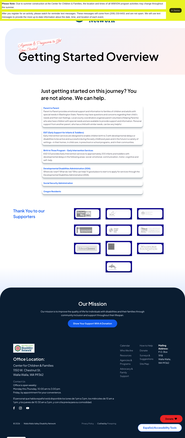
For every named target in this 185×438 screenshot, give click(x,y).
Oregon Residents (52, 191)
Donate (169, 418)
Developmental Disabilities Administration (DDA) (66, 168)
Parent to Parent (51, 108)
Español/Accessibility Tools (160, 427)
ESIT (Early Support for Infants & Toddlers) (63, 132)
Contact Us (19, 381)
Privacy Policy (88, 423)
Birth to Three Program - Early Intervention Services (68, 150)
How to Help (146, 345)
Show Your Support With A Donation (92, 323)
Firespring (111, 423)
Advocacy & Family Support (126, 372)
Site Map (144, 363)
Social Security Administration (58, 183)
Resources (125, 355)
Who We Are (126, 350)
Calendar (125, 345)
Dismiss (177, 10)
